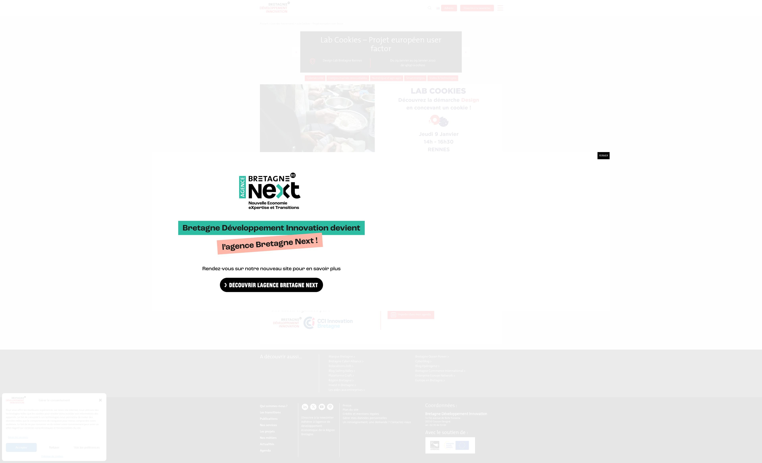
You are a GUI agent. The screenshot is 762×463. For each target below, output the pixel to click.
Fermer (603, 155)
